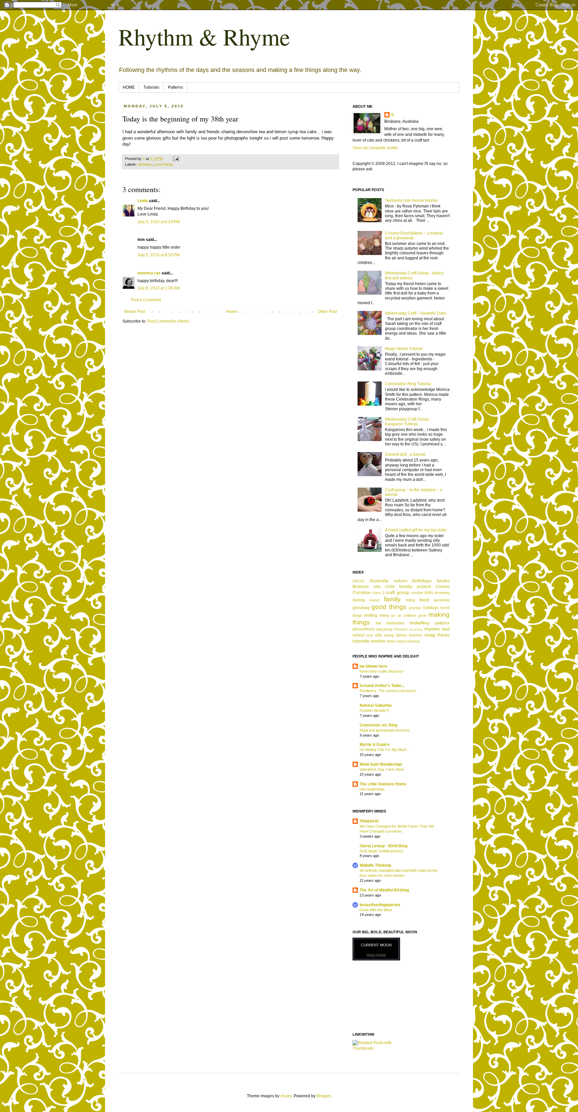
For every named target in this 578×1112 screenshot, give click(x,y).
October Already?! (374, 710)
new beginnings (372, 789)
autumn (400, 581)
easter (374, 600)
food (424, 599)
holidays (431, 607)
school (359, 635)
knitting (370, 615)
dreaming (442, 593)
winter (391, 641)
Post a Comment (146, 299)
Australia (379, 580)
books (443, 580)
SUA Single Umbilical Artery (381, 851)
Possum (400, 629)
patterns (442, 623)
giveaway (361, 607)
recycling (415, 629)
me (378, 623)
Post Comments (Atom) (168, 321)
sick (369, 635)
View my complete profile (375, 148)
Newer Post (134, 311)
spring (389, 635)
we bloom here (373, 666)
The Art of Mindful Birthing (384, 890)
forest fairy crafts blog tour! (381, 671)
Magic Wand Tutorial (403, 348)
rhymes (432, 628)
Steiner (401, 635)
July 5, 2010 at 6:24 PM (158, 222)
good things (164, 164)
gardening (442, 600)
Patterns (175, 87)
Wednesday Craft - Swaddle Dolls (415, 313)
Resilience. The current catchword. (388, 691)
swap (430, 634)
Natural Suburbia (376, 705)
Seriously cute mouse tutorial (411, 200)
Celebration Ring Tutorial (408, 383)
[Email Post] (175, 159)
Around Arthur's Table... (382, 685)
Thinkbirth (369, 821)
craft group (397, 592)
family (392, 599)
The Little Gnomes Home (383, 784)
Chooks (443, 586)
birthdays (145, 164)
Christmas (362, 592)
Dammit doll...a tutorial (405, 454)
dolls (428, 592)
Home (231, 311)
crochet (417, 593)
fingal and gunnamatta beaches (385, 730)
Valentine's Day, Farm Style (382, 769)
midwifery (419, 622)
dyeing (359, 600)
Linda (142, 200)
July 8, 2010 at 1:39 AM (158, 288)
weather (378, 641)
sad (446, 628)
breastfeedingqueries (380, 905)
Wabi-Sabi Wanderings (381, 764)
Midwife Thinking (375, 865)
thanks (444, 635)
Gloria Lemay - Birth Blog (383, 846)
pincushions (364, 629)
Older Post (327, 311)
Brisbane (361, 586)
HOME (129, 87)
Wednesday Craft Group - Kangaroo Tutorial (408, 421)
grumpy (415, 608)
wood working (408, 641)
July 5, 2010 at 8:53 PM (158, 255)
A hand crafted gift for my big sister (416, 530)
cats (377, 586)
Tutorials (151, 87)
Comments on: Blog (378, 725)
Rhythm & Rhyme (204, 36)
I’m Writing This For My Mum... (384, 750)
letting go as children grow (403, 615)
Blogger (323, 1096)
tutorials (361, 641)
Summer (415, 635)
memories (395, 623)
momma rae (149, 273)
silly (378, 635)
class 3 (378, 593)
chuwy (286, 1096)
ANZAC (359, 581)
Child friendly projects (408, 586)
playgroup (384, 629)
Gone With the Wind (376, 910)
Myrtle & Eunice (375, 744)
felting (410, 600)
